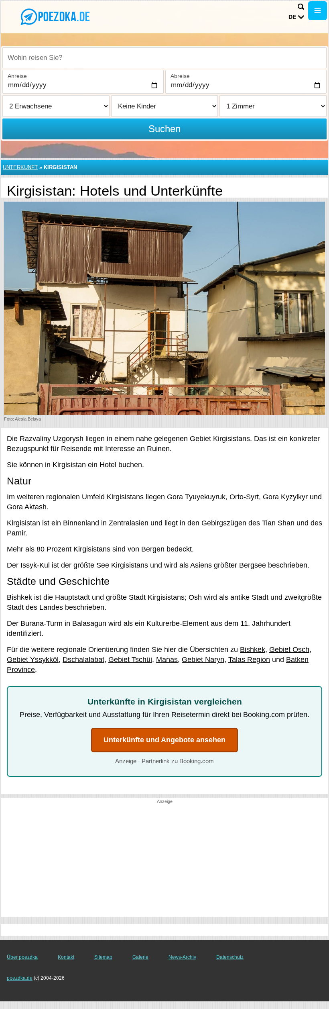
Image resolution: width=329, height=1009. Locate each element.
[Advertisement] (164, 861)
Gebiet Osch (289, 649)
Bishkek (252, 649)
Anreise (17, 76)
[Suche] (301, 7)
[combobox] (164, 58)
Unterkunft (20, 167)
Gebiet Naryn (203, 660)
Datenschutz (230, 957)
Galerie (140, 957)
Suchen (164, 128)
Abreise (180, 76)
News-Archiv (182, 957)
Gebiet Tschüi (130, 660)
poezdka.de (19, 978)
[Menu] (317, 10)
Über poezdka (22, 957)
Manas (167, 660)
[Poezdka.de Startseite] (56, 16)
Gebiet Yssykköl (33, 660)
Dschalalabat (83, 660)
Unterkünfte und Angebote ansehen (164, 740)
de (292, 17)
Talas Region (249, 660)
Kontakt (66, 957)
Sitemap (103, 957)
